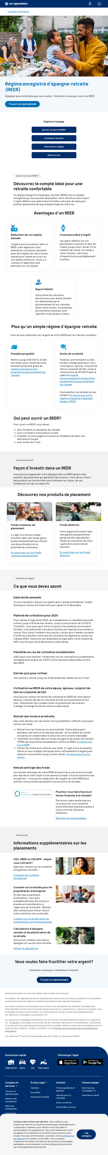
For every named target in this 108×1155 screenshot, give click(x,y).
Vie (33, 1067)
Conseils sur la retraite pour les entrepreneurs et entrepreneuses (33, 920)
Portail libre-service (66, 1107)
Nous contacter (64, 1102)
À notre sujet (38, 1082)
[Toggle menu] (99, 4)
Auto (22, 1067)
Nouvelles (35, 1092)
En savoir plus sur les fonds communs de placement (26, 554)
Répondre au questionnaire (71, 818)
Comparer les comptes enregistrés (26, 877)
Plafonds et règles (54, 146)
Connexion (10, 1113)
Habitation (11, 1067)
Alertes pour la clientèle (63, 1096)
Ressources (54, 155)
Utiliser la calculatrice (26, 948)
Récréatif (43, 1067)
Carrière (35, 1088)
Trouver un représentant (22, 104)
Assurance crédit (90, 1095)
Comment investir (54, 138)
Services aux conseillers (88, 1089)
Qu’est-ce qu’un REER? (54, 129)
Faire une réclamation (11, 1107)
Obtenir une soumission (11, 1100)
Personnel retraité (40, 1097)
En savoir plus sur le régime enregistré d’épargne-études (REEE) (76, 398)
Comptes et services (11, 1084)
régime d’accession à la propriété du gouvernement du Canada (28, 372)
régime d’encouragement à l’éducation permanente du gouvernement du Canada (77, 380)
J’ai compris (86, 1134)
